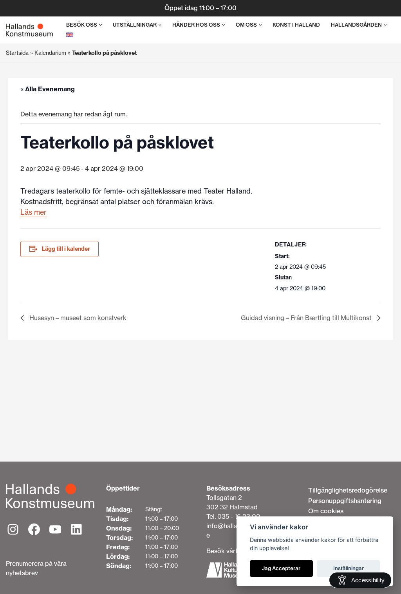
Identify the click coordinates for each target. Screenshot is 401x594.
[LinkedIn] (76, 529)
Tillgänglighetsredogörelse (347, 490)
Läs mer (33, 212)
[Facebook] (34, 529)
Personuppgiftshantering (344, 501)
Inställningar (348, 568)
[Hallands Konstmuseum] (29, 30)
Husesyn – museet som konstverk (77, 318)
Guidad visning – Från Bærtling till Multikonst (307, 318)
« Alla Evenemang (47, 89)
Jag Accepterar (281, 568)
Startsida (17, 52)
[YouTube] (55, 529)
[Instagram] (13, 529)
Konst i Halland (296, 25)
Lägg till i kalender (66, 248)
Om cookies (325, 511)
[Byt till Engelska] (69, 35)
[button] (100, 25)
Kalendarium (50, 52)
